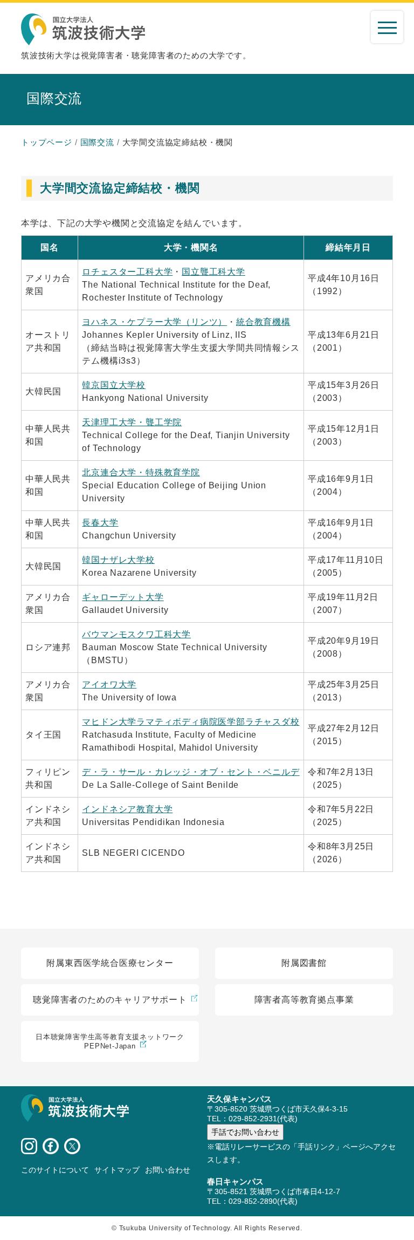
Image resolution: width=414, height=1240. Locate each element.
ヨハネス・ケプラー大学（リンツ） (154, 321)
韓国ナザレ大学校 (118, 559)
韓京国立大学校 (114, 385)
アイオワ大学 (109, 684)
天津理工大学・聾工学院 (132, 422)
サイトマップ (117, 1170)
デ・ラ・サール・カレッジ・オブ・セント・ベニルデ (190, 771)
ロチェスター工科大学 (127, 271)
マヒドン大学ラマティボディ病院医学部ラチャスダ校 (190, 721)
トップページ (46, 142)
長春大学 (100, 522)
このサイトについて (55, 1170)
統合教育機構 (263, 321)
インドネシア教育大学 (127, 809)
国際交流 (97, 142)
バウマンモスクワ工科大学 (136, 634)
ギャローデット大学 (122, 597)
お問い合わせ (167, 1170)
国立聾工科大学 (213, 271)
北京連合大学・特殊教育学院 (140, 472)
